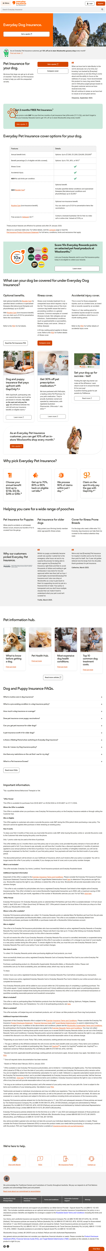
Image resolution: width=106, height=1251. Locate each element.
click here (88, 894)
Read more (86, 398)
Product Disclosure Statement (22, 1023)
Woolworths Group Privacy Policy (9, 1200)
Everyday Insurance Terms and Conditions (61, 1021)
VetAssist (25, 217)
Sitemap (87, 1199)
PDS (13, 326)
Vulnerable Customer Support (71, 1200)
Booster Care (19, 190)
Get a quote (25, 34)
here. (69, 1004)
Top (101, 1244)
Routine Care (15, 206)
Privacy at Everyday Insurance (30, 1200)
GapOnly (55, 1046)
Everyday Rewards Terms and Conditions (67, 1028)
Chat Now (96, 1249)
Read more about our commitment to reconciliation (21, 1191)
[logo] (19, 5)
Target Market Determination (65, 1023)
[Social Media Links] (4, 1246)
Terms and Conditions (51, 1199)
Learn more (18, 417)
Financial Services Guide (43, 1023)
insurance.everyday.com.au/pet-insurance (68, 1126)
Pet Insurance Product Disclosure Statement (23, 232)
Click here (20, 1078)
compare (52, 230)
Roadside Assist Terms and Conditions (70, 1213)
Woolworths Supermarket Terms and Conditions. (84, 1026)
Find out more (11, 667)
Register (100, 3)
